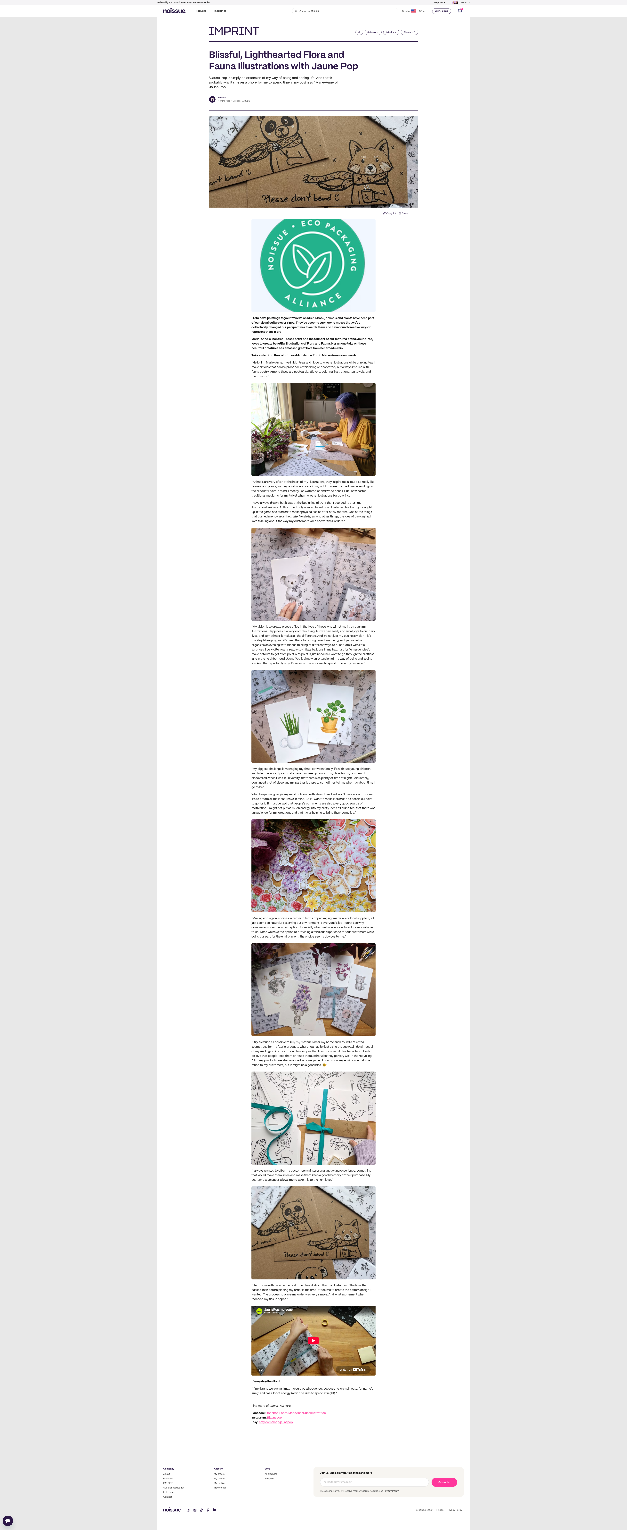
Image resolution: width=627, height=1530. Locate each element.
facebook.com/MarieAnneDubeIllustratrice (296, 1413)
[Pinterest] (208, 1510)
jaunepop (275, 1417)
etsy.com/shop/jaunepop (276, 1422)
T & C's (439, 1510)
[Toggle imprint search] (359, 32)
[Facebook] (195, 1510)
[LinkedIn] (214, 1510)
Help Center (439, 2)
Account (218, 1469)
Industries (220, 11)
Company (168, 1469)
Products (200, 11)
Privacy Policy (391, 1491)
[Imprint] (234, 31)
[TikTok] (201, 1510)
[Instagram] (188, 1510)
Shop (267, 1469)
